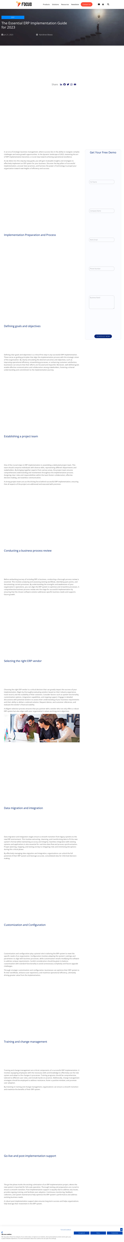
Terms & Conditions (66, 1229)
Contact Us (87, 4)
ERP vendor (23, 689)
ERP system (27, 163)
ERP (13, 17)
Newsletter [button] (75, 4)
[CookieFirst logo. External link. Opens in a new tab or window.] (2, 1232)
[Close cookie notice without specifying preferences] (121, 1229)
